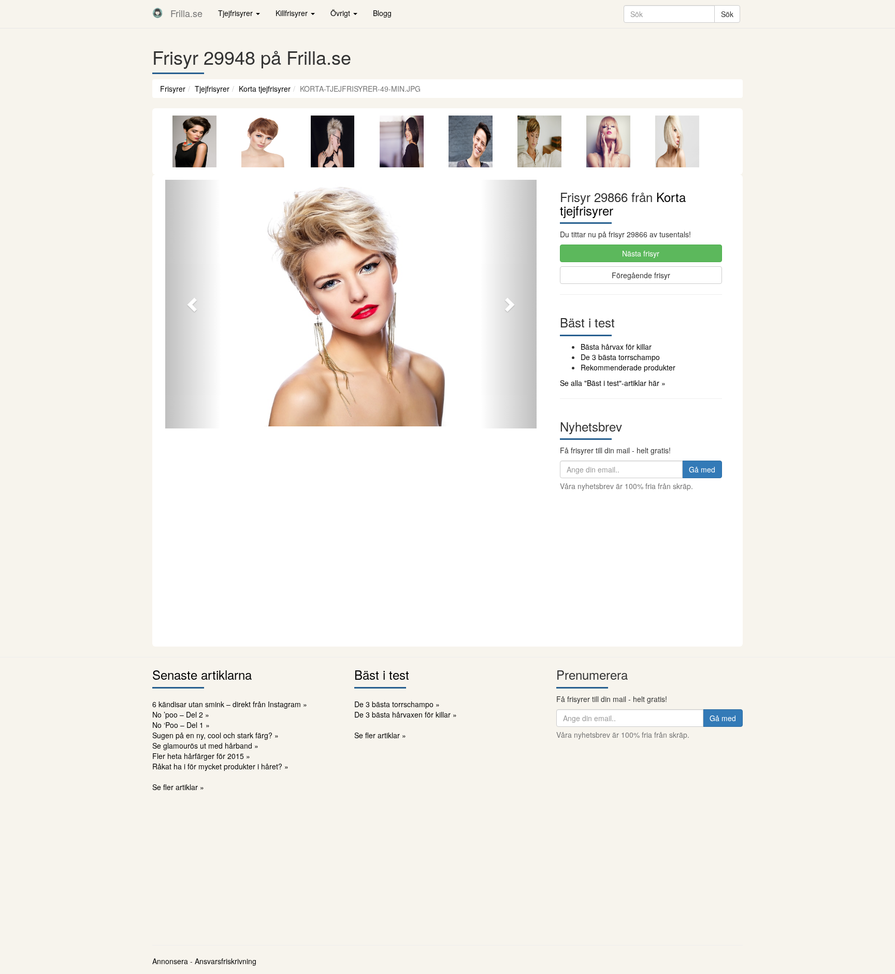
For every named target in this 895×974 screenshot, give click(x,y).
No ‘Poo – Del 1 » (181, 725)
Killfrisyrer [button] (293, 13)
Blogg (382, 13)
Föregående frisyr (641, 275)
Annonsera (170, 961)
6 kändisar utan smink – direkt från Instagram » (229, 704)
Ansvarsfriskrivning (225, 961)
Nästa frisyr (640, 253)
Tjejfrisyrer (212, 88)
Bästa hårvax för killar (616, 346)
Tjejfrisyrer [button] (236, 13)
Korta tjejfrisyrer (265, 88)
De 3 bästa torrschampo (620, 357)
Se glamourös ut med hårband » (205, 745)
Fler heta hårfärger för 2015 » (201, 756)
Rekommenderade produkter (628, 367)
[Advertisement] (447, 568)
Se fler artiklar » (178, 787)
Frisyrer (172, 88)
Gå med (702, 469)
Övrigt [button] (341, 13)
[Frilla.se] (157, 13)
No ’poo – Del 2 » (180, 714)
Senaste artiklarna (202, 674)
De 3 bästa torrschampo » (397, 704)
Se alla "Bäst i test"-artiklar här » (613, 383)
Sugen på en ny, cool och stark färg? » (215, 735)
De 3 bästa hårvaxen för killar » (405, 714)
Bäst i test (381, 674)
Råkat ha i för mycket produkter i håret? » (220, 766)
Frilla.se (186, 13)
